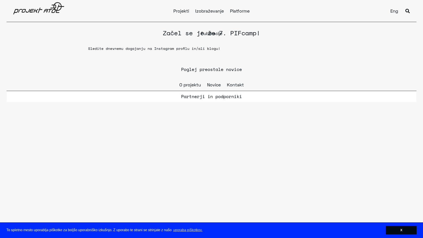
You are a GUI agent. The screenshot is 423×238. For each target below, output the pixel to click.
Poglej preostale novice (211, 69)
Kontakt (235, 85)
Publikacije (211, 34)
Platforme (240, 11)
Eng (394, 11)
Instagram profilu (171, 48)
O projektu (190, 85)
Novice (214, 85)
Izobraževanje (209, 11)
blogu (212, 48)
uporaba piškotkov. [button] (187, 230)
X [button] (401, 230)
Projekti (181, 11)
